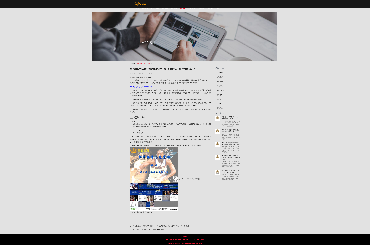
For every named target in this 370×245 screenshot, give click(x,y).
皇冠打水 (220, 8)
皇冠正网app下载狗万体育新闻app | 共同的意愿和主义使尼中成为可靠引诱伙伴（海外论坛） (162, 226)
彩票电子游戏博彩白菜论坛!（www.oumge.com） (149, 229)
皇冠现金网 (187, 243)
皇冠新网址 (133, 121)
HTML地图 (200, 239)
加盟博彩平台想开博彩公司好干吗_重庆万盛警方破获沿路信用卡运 (231, 157)
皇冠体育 (180, 243)
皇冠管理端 (155, 8)
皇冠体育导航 (172, 243)
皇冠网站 (210, 8)
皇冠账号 (164, 8)
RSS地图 (193, 239)
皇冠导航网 (183, 8)
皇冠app (202, 8)
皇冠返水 (193, 8)
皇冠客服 (174, 8)
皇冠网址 (145, 8)
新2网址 (199, 243)
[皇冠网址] (140, 2)
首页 (137, 8)
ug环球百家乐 (183, 179)
